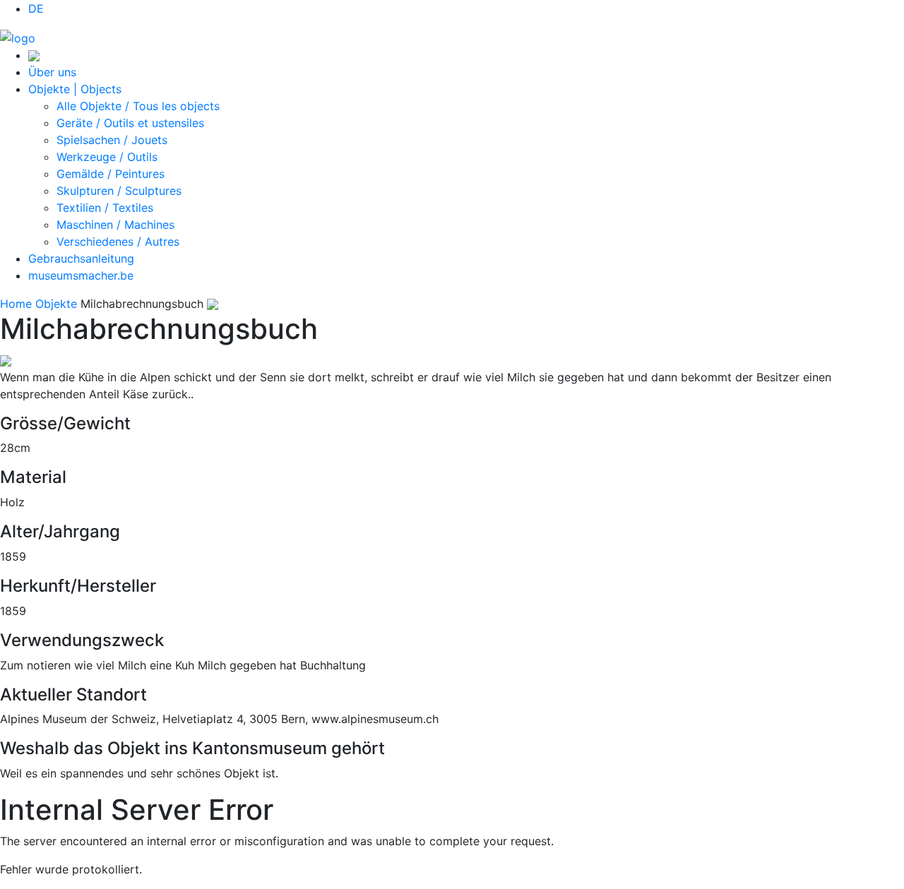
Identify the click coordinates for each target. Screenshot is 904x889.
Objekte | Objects (74, 89)
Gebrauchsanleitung (81, 258)
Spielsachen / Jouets (111, 140)
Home (16, 304)
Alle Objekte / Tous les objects (138, 106)
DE (36, 8)
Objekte (56, 304)
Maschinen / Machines (115, 224)
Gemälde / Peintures (110, 174)
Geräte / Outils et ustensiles (130, 123)
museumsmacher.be (80, 275)
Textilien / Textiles (104, 208)
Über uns (52, 72)
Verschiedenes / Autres (117, 241)
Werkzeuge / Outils (106, 157)
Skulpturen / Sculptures (119, 191)
